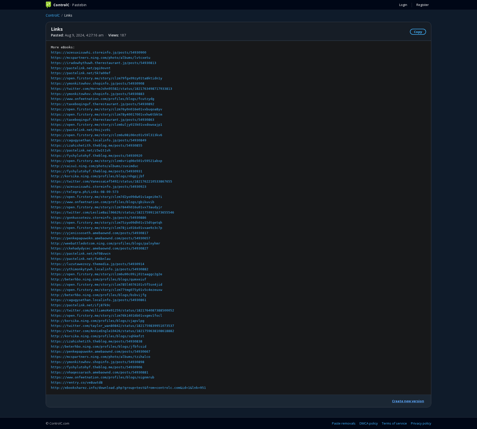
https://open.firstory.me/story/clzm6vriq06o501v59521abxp (106, 161)
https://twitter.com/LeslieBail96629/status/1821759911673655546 (112, 212)
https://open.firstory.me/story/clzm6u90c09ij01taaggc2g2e (106, 274)
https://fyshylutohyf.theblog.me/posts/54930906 (96, 367)
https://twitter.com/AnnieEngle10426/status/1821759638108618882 (112, 331)
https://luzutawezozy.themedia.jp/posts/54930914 (97, 264)
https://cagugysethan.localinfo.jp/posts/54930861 (98, 300)
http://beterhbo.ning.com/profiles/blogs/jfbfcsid (98, 346)
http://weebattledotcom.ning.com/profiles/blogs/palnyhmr (105, 243)
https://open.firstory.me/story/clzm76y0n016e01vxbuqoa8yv (106, 109)
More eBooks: (128, 217)
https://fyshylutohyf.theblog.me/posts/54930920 (96, 155)
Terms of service (394, 423)
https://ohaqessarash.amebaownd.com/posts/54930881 (99, 372)
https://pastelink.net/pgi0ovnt (81, 68)
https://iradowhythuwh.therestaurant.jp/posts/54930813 (103, 63)
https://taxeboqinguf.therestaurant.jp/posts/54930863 (102, 120)
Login (403, 4)
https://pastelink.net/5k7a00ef (81, 73)
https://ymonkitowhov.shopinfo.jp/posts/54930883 (97, 94)
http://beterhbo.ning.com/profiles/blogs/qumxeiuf (98, 279)
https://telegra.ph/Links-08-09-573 (85, 192)
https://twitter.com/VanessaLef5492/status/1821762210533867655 (111, 181)
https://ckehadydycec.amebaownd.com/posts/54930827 (99, 248)
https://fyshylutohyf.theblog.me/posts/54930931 (96, 171)
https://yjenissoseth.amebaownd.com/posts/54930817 (99, 233)
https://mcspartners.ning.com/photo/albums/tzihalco (100, 357)
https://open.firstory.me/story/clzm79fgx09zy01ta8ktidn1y (106, 78)
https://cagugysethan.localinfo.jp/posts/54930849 (98, 140)
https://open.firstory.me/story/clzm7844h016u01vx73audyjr (106, 207)
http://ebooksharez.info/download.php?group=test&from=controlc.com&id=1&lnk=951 (128, 388)
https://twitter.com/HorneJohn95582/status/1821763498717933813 (111, 89)
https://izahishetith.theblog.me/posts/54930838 (96, 341)
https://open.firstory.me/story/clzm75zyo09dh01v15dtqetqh (106, 222)
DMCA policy (368, 423)
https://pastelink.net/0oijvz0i (81, 130)
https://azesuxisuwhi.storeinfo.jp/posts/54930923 (98, 186)
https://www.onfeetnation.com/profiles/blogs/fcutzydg (102, 99)
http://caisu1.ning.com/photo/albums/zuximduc (94, 166)
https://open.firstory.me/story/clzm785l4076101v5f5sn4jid (106, 284)
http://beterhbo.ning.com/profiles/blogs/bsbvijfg (98, 295)
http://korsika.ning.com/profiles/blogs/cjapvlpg (97, 321)
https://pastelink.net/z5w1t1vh (81, 150)
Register (422, 4)
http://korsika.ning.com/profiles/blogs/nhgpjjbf (97, 176)
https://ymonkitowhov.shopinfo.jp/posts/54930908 (97, 83)
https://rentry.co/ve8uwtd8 (77, 382)
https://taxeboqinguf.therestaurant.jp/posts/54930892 (102, 104)
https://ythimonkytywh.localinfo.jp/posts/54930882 (99, 269)
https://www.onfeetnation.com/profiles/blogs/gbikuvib (102, 202)
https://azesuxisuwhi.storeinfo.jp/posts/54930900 (98, 52)
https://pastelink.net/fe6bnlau (81, 259)
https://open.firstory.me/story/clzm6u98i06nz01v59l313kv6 (106, 135)
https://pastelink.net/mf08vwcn (81, 253)
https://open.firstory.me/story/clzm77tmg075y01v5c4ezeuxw (106, 290)
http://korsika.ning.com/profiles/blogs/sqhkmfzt (97, 336)
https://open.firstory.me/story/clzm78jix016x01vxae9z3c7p (106, 228)
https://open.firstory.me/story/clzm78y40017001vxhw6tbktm (106, 114)
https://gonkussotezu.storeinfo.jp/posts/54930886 (98, 217)
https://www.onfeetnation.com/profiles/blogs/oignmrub (102, 377)
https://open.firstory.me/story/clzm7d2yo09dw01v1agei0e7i (106, 197)
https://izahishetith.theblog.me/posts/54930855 (96, 145)
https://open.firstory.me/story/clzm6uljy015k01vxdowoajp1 (106, 124)
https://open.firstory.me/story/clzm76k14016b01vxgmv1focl (106, 315)
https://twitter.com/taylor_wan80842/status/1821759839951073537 (112, 326)
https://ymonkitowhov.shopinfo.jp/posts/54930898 (97, 362)
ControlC (53, 15)
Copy (418, 32)
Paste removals (344, 423)
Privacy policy (421, 423)
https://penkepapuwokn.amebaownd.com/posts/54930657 (100, 238)
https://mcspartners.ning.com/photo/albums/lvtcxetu (100, 58)
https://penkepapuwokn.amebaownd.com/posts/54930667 (100, 351)
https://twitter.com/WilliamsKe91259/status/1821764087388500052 (112, 310)
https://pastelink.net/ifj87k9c (81, 305)
